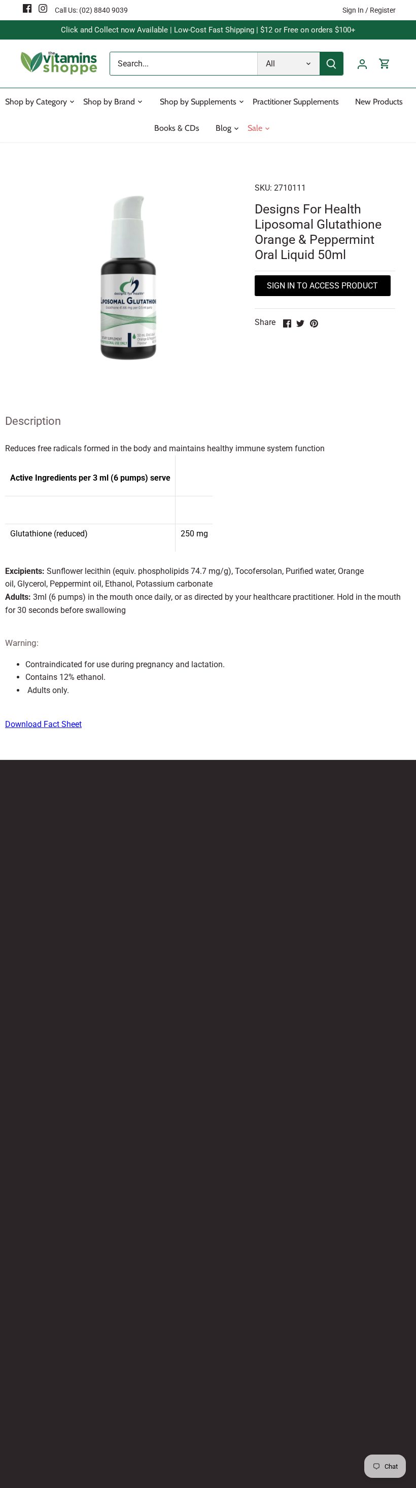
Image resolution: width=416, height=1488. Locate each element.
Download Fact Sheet (43, 724)
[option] (128, 277)
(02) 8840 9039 (103, 10)
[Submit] (331, 63)
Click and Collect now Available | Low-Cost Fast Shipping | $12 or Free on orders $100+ (208, 29)
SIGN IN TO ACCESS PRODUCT (322, 286)
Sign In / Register (369, 10)
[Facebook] (27, 8)
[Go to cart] (384, 64)
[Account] (362, 64)
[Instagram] (43, 8)
